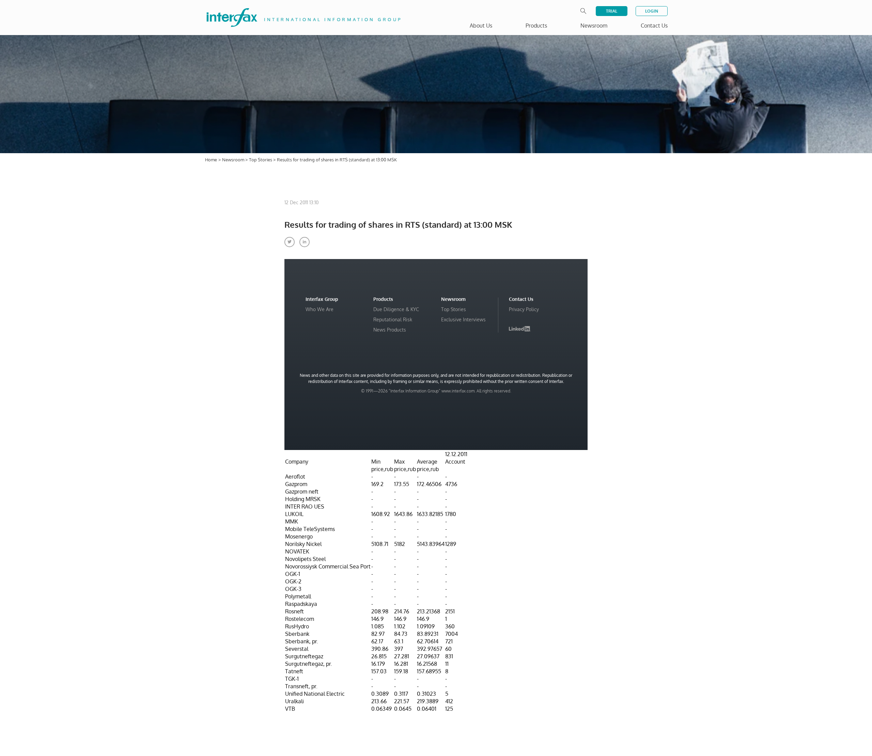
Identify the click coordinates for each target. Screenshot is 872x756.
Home (211, 159)
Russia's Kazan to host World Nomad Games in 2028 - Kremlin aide (782, 690)
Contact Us (654, 25)
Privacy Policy (524, 309)
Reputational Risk (392, 319)
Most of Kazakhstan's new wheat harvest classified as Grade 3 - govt (778, 724)
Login (651, 11)
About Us (481, 25)
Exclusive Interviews (463, 319)
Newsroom (233, 159)
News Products (389, 330)
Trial (611, 11)
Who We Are (319, 309)
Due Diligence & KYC (396, 309)
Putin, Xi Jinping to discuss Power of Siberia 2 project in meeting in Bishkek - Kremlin (782, 707)
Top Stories (261, 159)
